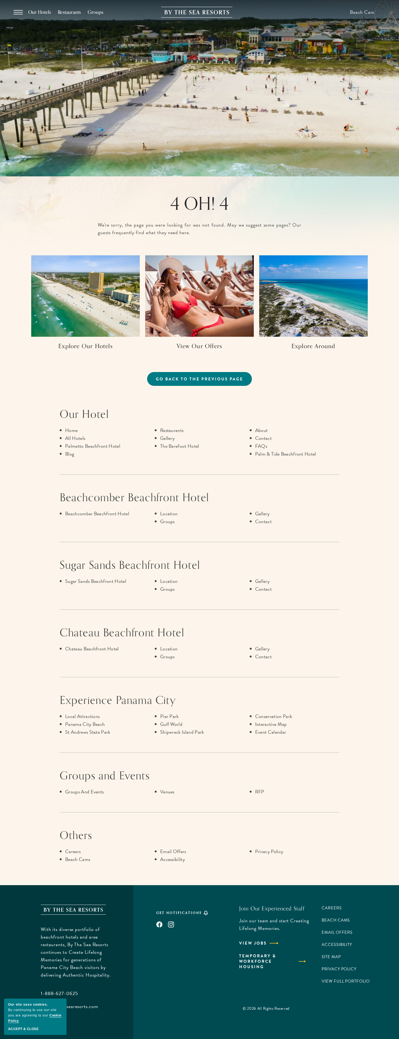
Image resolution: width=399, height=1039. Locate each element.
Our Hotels (39, 12)
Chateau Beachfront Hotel (122, 633)
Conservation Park (273, 716)
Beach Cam (362, 12)
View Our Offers (199, 346)
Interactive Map (271, 724)
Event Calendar (270, 732)
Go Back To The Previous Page (199, 379)
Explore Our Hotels (85, 346)
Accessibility (172, 859)
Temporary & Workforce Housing (257, 961)
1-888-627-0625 (59, 993)
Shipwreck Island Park (182, 732)
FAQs (261, 446)
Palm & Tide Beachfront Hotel (285, 453)
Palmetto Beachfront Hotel (92, 446)
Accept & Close (23, 1029)
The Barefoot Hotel (179, 446)
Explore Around (313, 346)
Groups (95, 12)
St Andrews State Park (87, 732)
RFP (259, 791)
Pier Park (169, 716)
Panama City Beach (85, 724)
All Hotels (75, 438)
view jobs (253, 943)
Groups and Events (105, 776)
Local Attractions (82, 716)
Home (71, 430)
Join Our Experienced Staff (272, 909)
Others (76, 835)
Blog (69, 453)
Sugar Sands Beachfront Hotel (130, 565)
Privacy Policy (269, 851)
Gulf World (171, 724)
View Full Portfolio (345, 981)
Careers (73, 851)
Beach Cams (77, 859)
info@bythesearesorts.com (69, 1006)
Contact (263, 438)
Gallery (167, 438)
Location (169, 513)
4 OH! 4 (199, 204)
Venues (167, 791)
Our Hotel (84, 414)
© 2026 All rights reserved (266, 1008)
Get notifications (179, 913)
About (261, 430)
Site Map (331, 957)
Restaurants (69, 12)
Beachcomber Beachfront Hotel (134, 497)
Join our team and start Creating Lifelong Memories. (274, 924)
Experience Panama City (118, 700)
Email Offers (173, 851)
